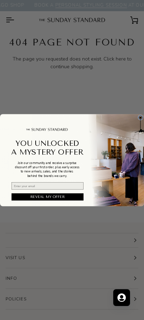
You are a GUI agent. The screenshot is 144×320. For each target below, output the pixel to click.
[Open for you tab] (121, 297)
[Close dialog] (140, 117)
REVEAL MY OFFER (47, 197)
